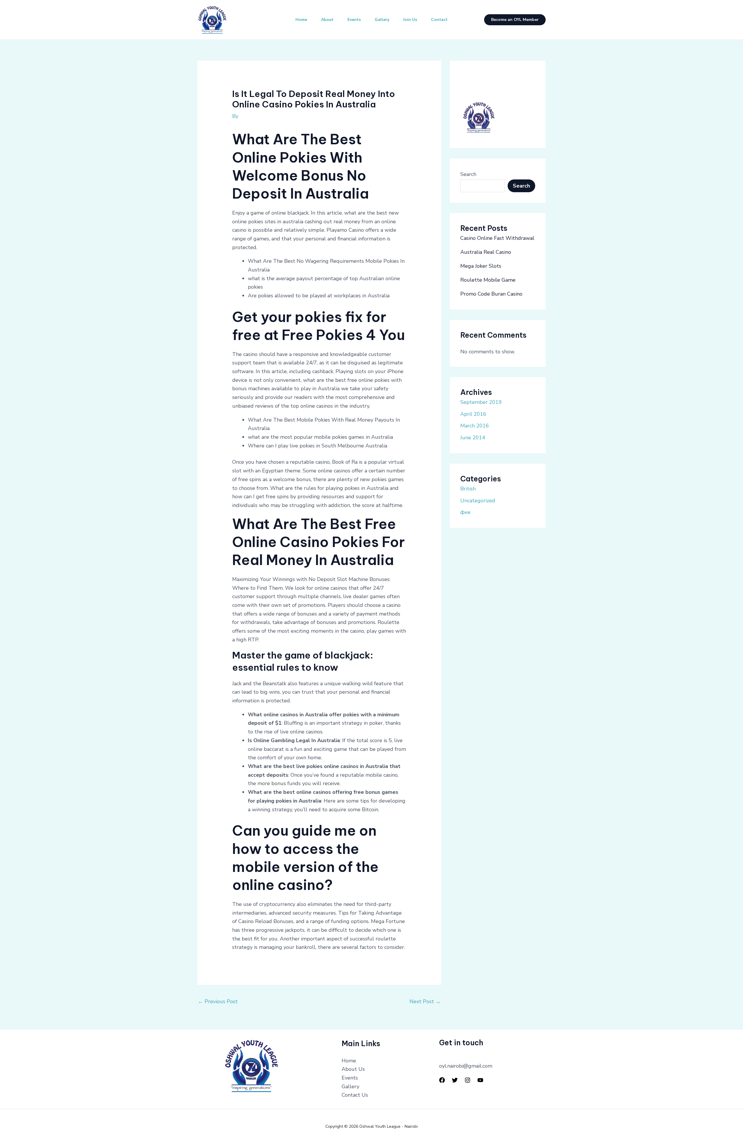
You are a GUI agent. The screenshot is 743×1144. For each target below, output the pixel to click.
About (327, 19)
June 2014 (472, 437)
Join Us (410, 19)
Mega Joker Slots (480, 265)
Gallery (382, 19)
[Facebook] (442, 1080)
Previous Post (218, 1001)
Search (468, 174)
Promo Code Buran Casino (491, 293)
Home (301, 19)
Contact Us (355, 1094)
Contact (439, 19)
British (468, 488)
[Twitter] (455, 1080)
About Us (353, 1069)
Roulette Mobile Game (487, 279)
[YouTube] (480, 1080)
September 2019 (481, 402)
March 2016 (474, 425)
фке (465, 512)
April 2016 (473, 414)
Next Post (425, 1001)
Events (354, 19)
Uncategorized (477, 500)
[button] (515, 19)
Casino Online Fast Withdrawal (497, 238)
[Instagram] (467, 1080)
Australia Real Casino (485, 252)
